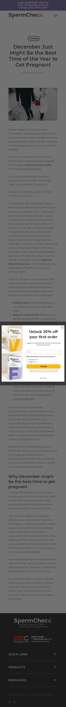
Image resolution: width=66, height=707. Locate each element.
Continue (43, 366)
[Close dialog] (62, 327)
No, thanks (43, 378)
